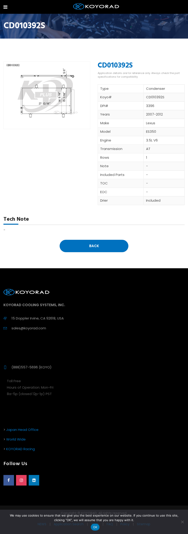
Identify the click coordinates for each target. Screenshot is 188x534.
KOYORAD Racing (20, 448)
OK (95, 527)
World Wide (16, 439)
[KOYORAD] (96, 6)
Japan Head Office (22, 429)
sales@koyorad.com (28, 328)
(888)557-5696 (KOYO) (31, 367)
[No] (182, 522)
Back (94, 245)
